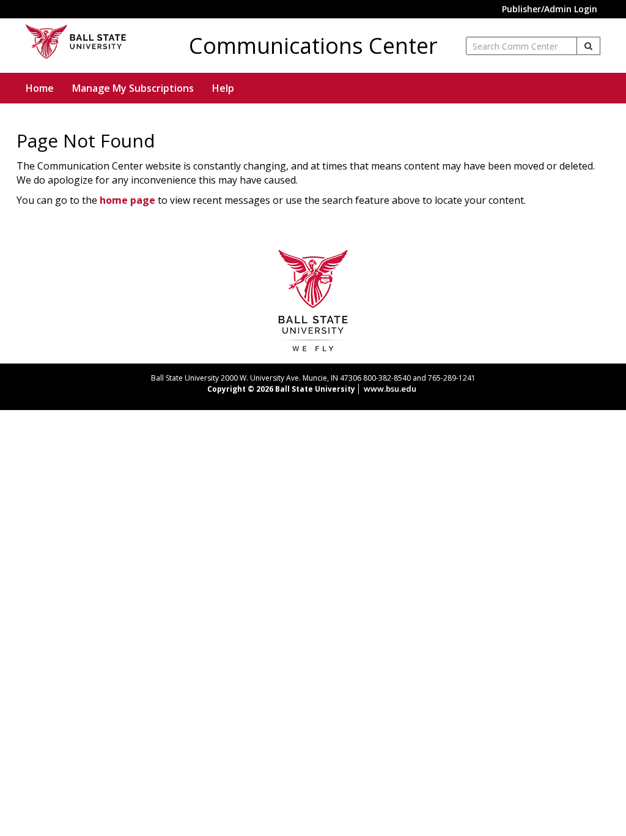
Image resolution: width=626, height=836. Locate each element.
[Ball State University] (313, 299)
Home (40, 88)
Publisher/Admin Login (549, 9)
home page (127, 200)
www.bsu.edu (390, 388)
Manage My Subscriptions (133, 88)
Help (223, 88)
